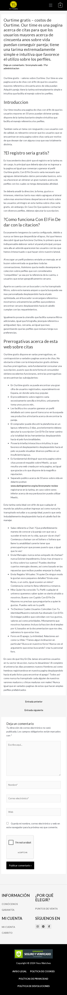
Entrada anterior (33, 701)
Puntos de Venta (46, 908)
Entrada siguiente (34, 710)
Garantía (8, 909)
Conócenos (10, 904)
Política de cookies (42, 971)
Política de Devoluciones (34, 986)
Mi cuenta (8, 926)
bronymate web (34, 65)
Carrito (7, 932)
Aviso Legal (19, 971)
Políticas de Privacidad (33, 978)
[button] (51, 5)
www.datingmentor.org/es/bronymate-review (34, 485)
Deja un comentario (14, 65)
